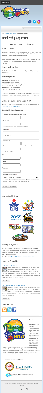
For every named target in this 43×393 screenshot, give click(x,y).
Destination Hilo (8, 33)
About (14, 33)
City (4, 145)
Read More (6, 280)
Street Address (7, 135)
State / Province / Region (28, 145)
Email (4, 161)
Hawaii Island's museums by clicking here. (23, 257)
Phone (5, 155)
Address (6, 129)
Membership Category (10, 174)
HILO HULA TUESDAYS (9, 265)
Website (5, 168)
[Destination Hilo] (15, 18)
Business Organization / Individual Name (15, 114)
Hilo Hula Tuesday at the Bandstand (13, 285)
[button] (5, 2)
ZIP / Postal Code (8, 151)
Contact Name (7, 121)
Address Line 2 (7, 140)
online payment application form (11, 106)
